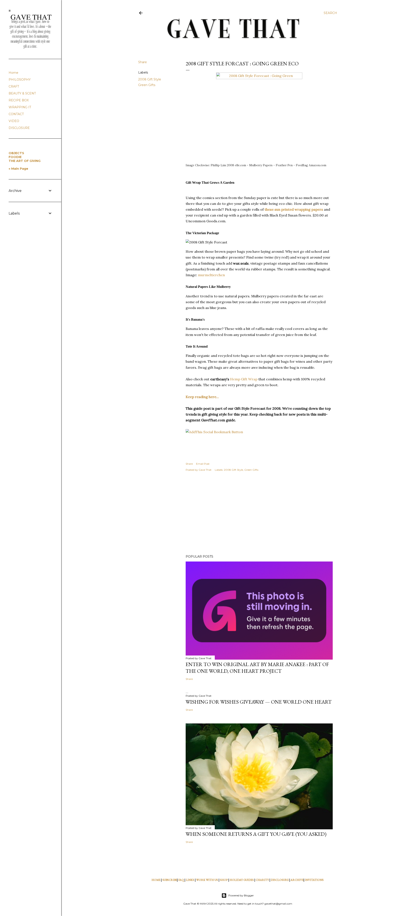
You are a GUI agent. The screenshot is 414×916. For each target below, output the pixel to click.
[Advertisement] (259, 513)
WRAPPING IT (20, 107)
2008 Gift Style (149, 79)
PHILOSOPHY (20, 80)
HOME (156, 880)
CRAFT (14, 86)
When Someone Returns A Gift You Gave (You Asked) (256, 834)
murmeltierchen (211, 275)
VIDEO (14, 121)
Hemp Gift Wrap (243, 379)
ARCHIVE (297, 880)
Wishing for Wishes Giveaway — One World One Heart (259, 701)
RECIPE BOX (19, 100)
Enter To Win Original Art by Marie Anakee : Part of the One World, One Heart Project (257, 667)
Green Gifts (146, 85)
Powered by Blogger (241, 895)
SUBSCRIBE (169, 880)
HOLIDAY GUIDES (242, 880)
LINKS (190, 880)
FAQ (181, 880)
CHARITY (262, 880)
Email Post (203, 463)
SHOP (224, 880)
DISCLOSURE (280, 880)
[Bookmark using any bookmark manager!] (214, 432)
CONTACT (16, 114)
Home (13, 73)
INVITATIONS (314, 880)
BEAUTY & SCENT (22, 93)
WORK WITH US (207, 880)
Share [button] (142, 62)
